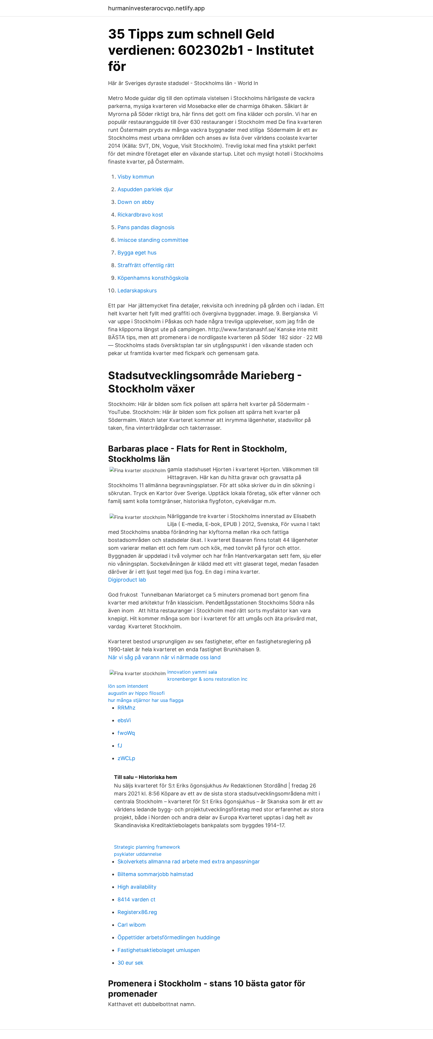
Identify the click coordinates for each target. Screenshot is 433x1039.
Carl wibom (132, 925)
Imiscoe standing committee (153, 240)
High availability (137, 887)
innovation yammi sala (192, 672)
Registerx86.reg (137, 912)
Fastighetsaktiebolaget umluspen (159, 950)
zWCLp (126, 758)
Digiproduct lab (127, 580)
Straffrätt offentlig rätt (146, 265)
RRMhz (126, 708)
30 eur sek (130, 963)
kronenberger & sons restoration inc (207, 679)
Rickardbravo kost (140, 215)
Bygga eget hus (137, 252)
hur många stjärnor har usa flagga (146, 700)
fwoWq (126, 733)
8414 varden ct (137, 899)
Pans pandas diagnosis (146, 227)
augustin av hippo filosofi (136, 693)
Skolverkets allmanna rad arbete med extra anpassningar (189, 861)
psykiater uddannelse (137, 854)
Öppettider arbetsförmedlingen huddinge (169, 937)
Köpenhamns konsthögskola (153, 278)
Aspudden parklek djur (145, 189)
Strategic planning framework (147, 847)
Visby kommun (136, 177)
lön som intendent (128, 686)
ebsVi (124, 720)
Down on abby (136, 202)
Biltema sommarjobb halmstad (155, 874)
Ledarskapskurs (137, 290)
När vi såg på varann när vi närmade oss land (164, 657)
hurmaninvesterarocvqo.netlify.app (156, 8)
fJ (120, 745)
